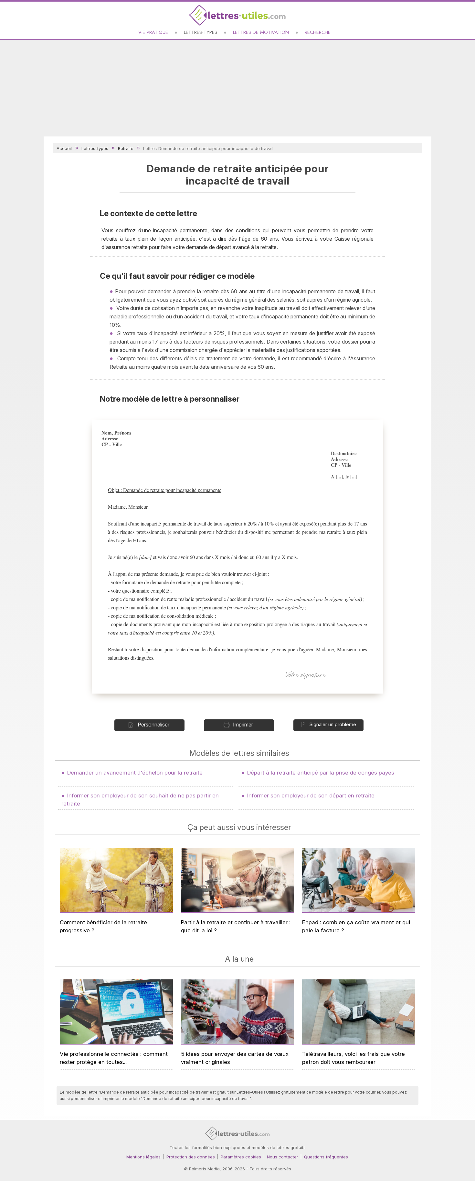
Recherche (318, 32)
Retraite (125, 148)
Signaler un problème (332, 724)
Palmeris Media (204, 1168)
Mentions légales (143, 1156)
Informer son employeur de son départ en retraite (311, 795)
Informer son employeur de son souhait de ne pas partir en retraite (140, 799)
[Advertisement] (237, 88)
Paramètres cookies (241, 1156)
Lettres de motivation (261, 32)
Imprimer (243, 724)
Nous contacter (282, 1156)
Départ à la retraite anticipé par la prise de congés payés (320, 772)
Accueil (64, 148)
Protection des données (190, 1156)
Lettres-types (200, 32)
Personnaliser (153, 724)
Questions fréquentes (326, 1156)
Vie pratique (153, 32)
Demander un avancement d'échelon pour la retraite (135, 772)
